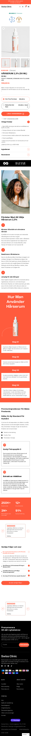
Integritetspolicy (5, 708)
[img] (15, 526)
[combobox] (26, 734)
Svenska (25, 734)
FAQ (2, 700)
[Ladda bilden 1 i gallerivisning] (5, 62)
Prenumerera (24, 644)
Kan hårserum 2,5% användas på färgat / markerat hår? (12, 566)
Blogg (18, 686)
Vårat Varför (20, 684)
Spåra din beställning (7, 703)
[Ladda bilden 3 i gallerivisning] (25, 62)
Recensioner (20, 689)
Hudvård (3, 684)
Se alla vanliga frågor (15, 583)
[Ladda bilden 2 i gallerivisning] (15, 62)
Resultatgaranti (5, 705)
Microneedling (5, 686)
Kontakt (3, 715)
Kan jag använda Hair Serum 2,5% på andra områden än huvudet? (13, 552)
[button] (20, 7)
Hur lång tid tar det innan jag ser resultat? (13, 576)
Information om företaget (9, 729)
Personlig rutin (5, 689)
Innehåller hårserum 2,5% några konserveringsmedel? (10, 571)
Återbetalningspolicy (7, 710)
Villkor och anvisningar (7, 713)
